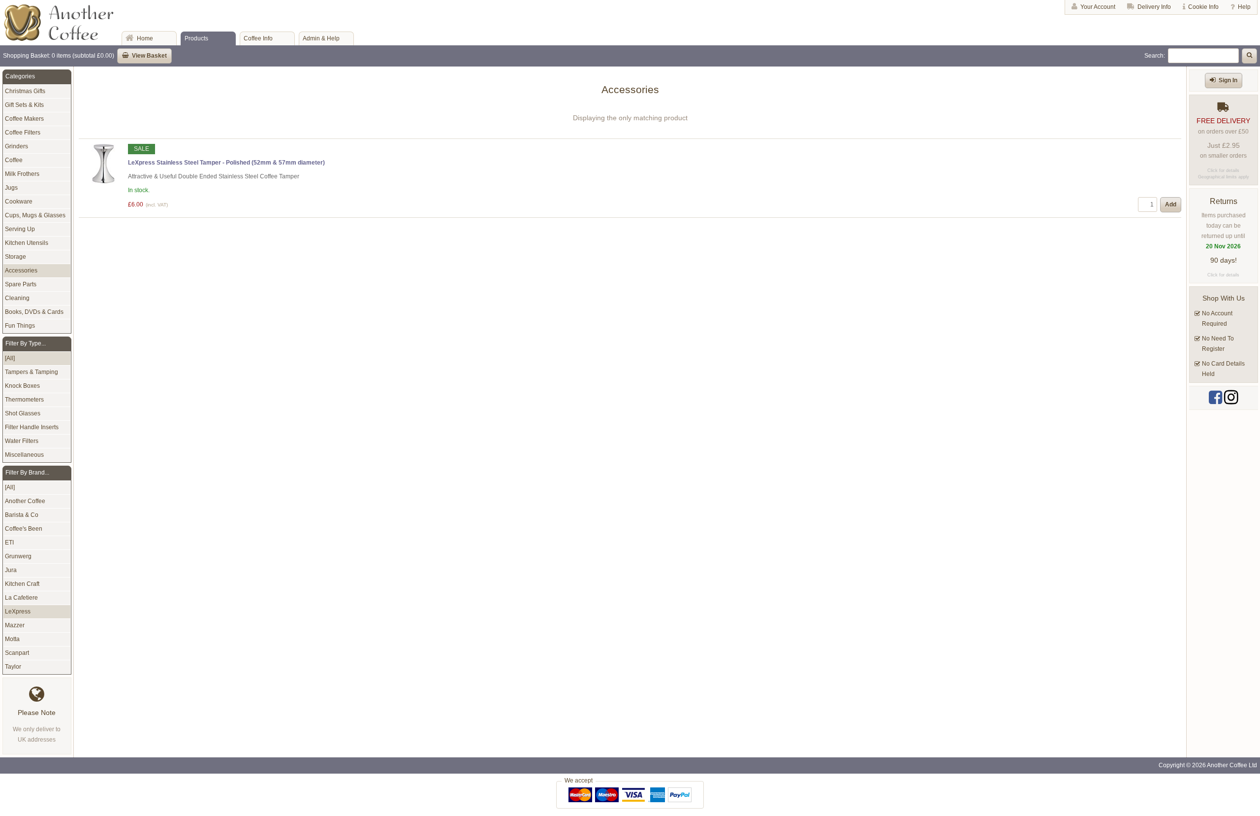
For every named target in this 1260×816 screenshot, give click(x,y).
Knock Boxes (22, 385)
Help (1244, 6)
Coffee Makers (24, 118)
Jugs (11, 187)
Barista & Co (21, 514)
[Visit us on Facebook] (1215, 398)
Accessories (21, 270)
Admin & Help (321, 38)
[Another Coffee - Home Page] (59, 38)
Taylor (13, 666)
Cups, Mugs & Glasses (35, 215)
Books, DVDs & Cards (34, 311)
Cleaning (17, 298)
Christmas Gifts (25, 91)
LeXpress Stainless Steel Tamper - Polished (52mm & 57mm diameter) (226, 162)
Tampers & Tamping (31, 372)
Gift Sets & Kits (24, 105)
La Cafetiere (21, 597)
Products (196, 38)
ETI (9, 542)
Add (1170, 204)
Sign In (1228, 80)
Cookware (18, 201)
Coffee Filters (22, 132)
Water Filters (21, 441)
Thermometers (24, 399)
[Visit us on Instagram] (1231, 398)
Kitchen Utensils (26, 242)
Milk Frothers (22, 173)
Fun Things (20, 325)
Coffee (14, 160)
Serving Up (20, 229)
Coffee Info (258, 38)
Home (145, 38)
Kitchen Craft (22, 583)
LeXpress (18, 611)
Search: (1154, 55)
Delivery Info (1154, 6)
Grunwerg (18, 556)
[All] (10, 358)
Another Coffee (25, 501)
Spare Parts (20, 284)
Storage (15, 256)
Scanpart (17, 652)
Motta (12, 639)
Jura (11, 570)
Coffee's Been (23, 528)
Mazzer (15, 625)
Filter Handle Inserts (32, 427)
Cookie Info (1203, 6)
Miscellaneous (24, 454)
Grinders (16, 146)
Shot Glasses (22, 413)
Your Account (1097, 6)
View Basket (149, 55)
